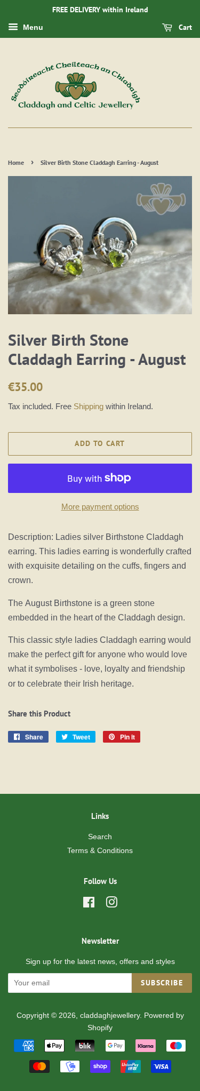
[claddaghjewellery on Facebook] (89, 905)
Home (16, 162)
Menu (32, 27)
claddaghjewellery (110, 1016)
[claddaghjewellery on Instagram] (111, 905)
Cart (184, 27)
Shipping (88, 406)
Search (100, 837)
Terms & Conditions (100, 851)
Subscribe (162, 983)
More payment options (100, 506)
